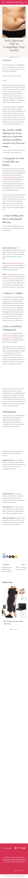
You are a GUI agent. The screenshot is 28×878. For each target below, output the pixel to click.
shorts (20, 494)
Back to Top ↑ (19, 870)
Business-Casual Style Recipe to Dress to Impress (7, 568)
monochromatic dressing (10, 177)
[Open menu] (3, 2)
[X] (10, 556)
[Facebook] (4, 556)
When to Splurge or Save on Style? (21, 567)
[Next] (23, 607)
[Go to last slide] (4, 607)
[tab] (10, 629)
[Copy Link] (16, 556)
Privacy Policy (23, 875)
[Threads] (13, 556)
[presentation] (14, 602)
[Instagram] (7, 556)
